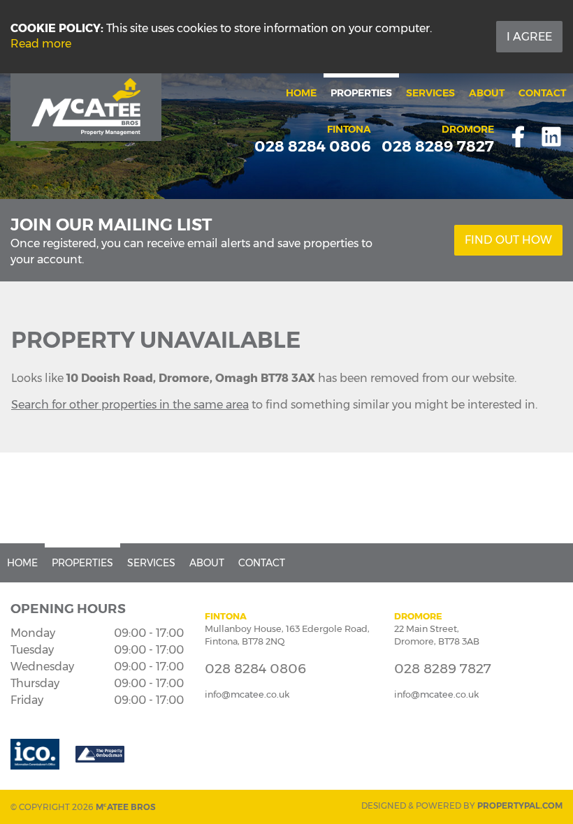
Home (301, 93)
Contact (542, 93)
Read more (40, 43)
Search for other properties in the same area (130, 404)
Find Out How (508, 240)
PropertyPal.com (520, 805)
